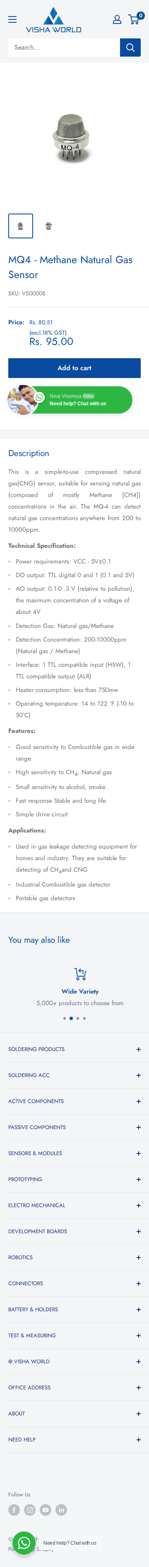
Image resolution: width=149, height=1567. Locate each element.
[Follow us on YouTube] (45, 1510)
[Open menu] (12, 19)
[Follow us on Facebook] (14, 1510)
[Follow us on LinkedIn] (61, 1510)
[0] (134, 19)
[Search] (130, 47)
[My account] (117, 19)
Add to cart (74, 368)
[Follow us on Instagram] (30, 1510)
